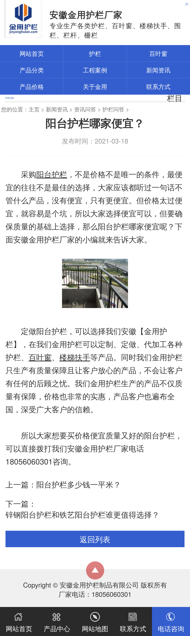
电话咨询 (171, 628)
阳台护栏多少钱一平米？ (78, 484)
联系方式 (158, 86)
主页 (34, 109)
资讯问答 (85, 109)
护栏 (95, 53)
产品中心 (57, 628)
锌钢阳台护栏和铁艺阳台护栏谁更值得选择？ (82, 514)
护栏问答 (113, 109)
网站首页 (19, 628)
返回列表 (95, 538)
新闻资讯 (158, 70)
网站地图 (95, 628)
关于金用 (95, 86)
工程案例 (95, 70)
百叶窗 (158, 53)
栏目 (174, 97)
